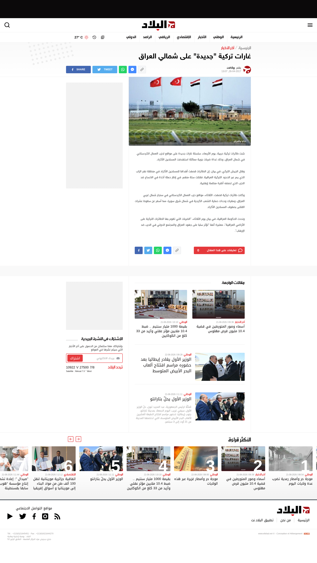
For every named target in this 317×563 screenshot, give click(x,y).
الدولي (131, 37)
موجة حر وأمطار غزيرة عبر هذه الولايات (196, 481)
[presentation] (78, 439)
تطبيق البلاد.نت (262, 520)
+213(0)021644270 (44, 533)
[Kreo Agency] (306, 533)
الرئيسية (237, 37)
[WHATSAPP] (123, 69)
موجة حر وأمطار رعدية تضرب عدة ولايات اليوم (292, 481)
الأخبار (202, 37)
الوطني (218, 37)
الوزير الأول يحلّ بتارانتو (170, 399)
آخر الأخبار (240, 322)
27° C (78, 37)
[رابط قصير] (142, 69)
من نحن (285, 520)
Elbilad (158, 25)
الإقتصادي (184, 37)
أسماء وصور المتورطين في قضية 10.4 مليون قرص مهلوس (220, 328)
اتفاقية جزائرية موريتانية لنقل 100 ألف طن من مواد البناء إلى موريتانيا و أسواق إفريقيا (54, 483)
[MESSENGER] (132, 69)
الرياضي (164, 37)
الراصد (147, 37)
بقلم (231, 69)
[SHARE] (139, 250)
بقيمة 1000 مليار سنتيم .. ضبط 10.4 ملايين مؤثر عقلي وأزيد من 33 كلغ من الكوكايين (161, 331)
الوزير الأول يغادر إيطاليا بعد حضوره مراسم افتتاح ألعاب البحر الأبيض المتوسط (166, 365)
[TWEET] (148, 250)
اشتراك (75, 358)
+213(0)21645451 (21, 533)
